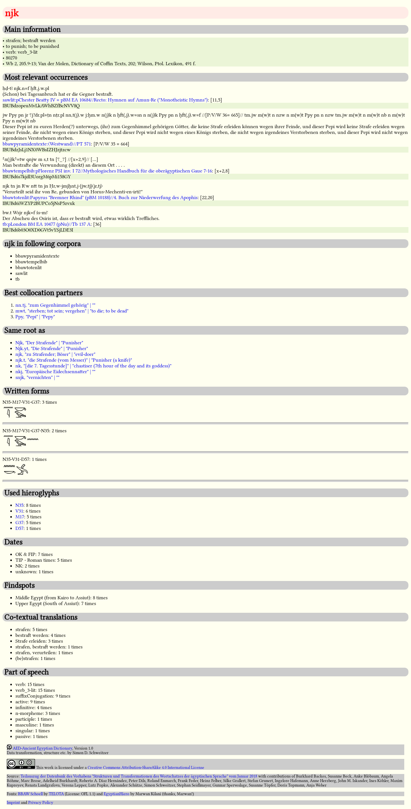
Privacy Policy (40, 802)
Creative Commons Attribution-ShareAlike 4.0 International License (146, 767)
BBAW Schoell (30, 794)
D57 (19, 528)
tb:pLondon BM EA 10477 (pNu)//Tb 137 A (47, 224)
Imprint (13, 802)
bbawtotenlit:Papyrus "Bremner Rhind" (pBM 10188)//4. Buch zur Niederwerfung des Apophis (100, 197)
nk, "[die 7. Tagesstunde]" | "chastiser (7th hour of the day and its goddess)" (93, 366)
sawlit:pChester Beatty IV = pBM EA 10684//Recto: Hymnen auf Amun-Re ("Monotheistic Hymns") (105, 100)
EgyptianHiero (116, 794)
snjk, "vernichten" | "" (37, 377)
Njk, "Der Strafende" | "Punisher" (49, 343)
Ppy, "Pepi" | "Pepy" (35, 317)
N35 (19, 505)
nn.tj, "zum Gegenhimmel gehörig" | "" (55, 305)
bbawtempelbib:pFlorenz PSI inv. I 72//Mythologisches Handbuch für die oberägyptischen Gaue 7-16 (107, 171)
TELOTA (56, 794)
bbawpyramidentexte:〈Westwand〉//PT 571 (47, 144)
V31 (19, 511)
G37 (19, 522)
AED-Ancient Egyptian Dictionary (42, 748)
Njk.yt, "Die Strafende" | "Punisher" (51, 348)
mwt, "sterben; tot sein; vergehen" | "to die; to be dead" (71, 311)
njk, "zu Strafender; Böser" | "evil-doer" (55, 354)
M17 (19, 517)
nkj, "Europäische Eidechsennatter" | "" (55, 371)
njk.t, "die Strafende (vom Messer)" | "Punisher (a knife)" (73, 360)
